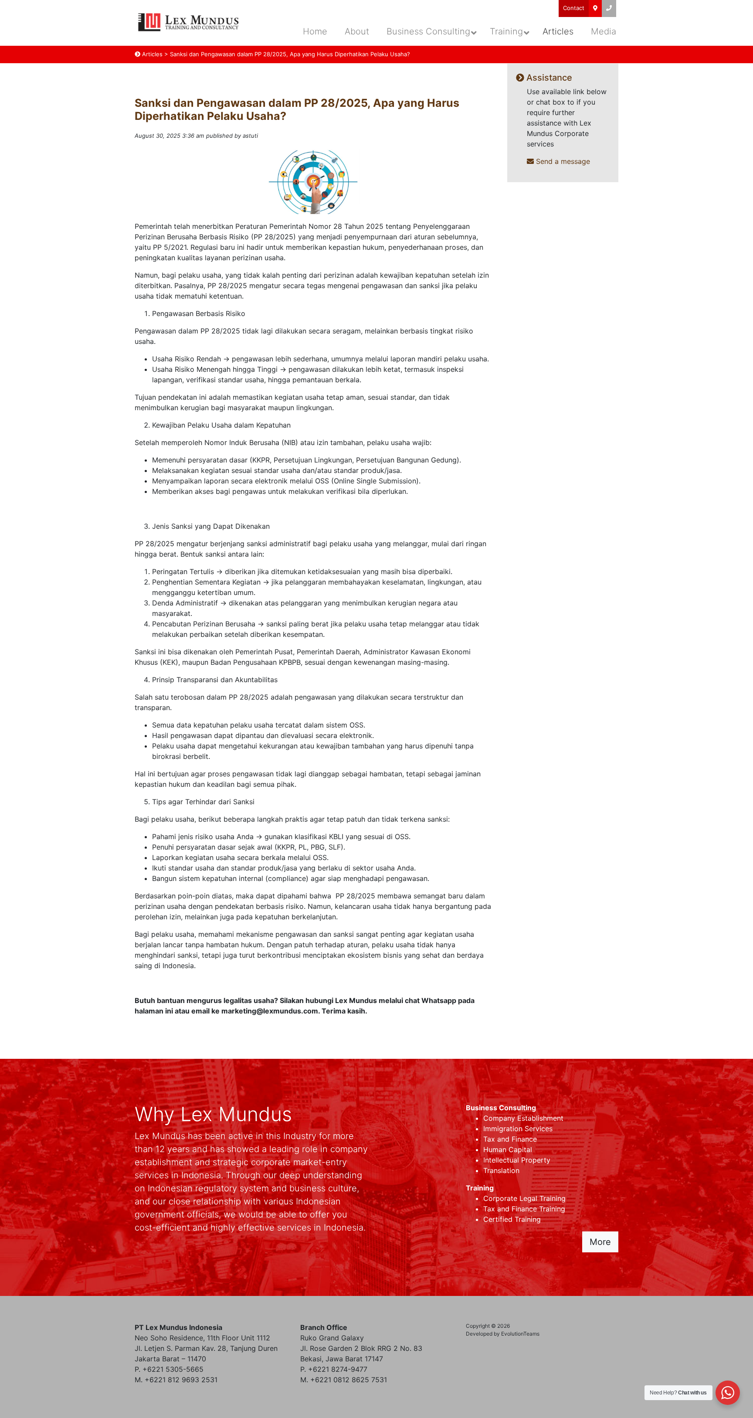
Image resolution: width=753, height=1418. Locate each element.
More (600, 1242)
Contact (573, 7)
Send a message (562, 161)
